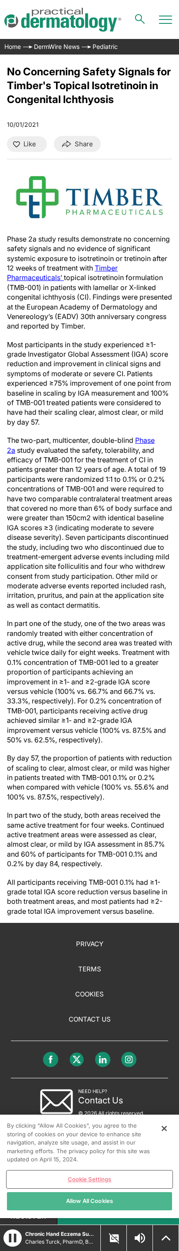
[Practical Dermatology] (62, 20)
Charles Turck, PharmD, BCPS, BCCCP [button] (60, 1241)
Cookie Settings (90, 1179)
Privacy (89, 944)
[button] (12, 1238)
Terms (89, 969)
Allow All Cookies (89, 1200)
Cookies (89, 994)
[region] (89, 1166)
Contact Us (90, 1019)
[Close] (164, 1128)
